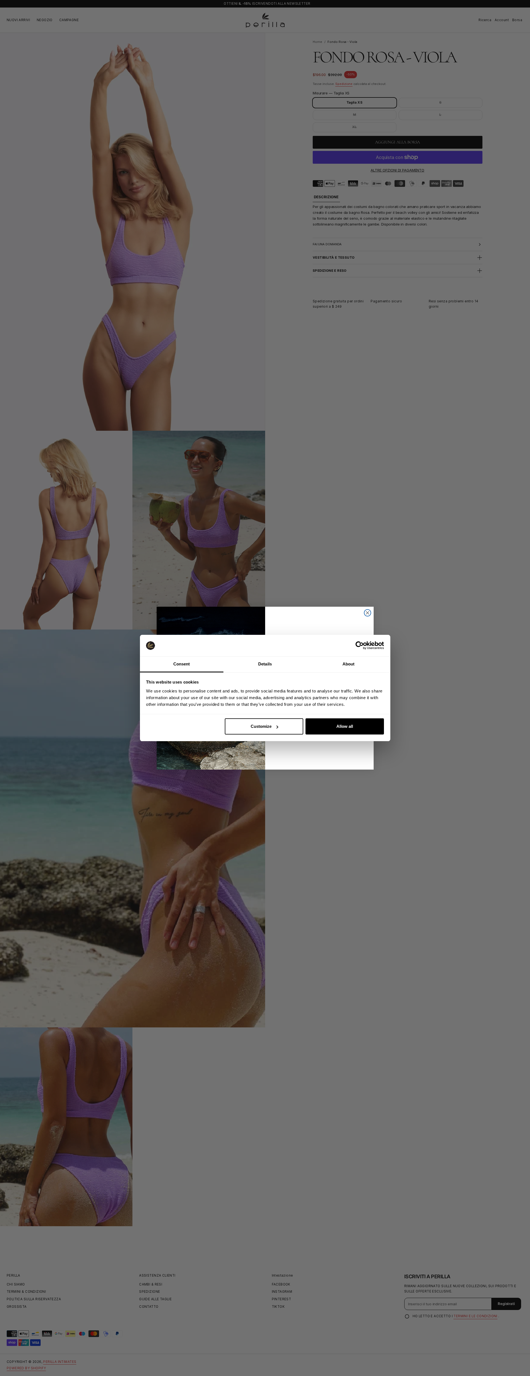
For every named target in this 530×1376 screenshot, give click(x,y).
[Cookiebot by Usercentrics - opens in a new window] (359, 645)
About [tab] (348, 664)
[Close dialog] (367, 612)
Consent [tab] (181, 664)
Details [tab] (265, 664)
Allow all (344, 726)
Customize (261, 726)
